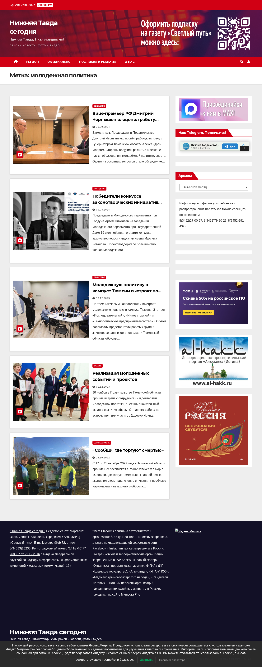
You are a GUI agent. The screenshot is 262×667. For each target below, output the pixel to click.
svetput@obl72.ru (56, 542)
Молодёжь (99, 189)
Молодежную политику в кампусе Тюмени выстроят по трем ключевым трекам (125, 291)
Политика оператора (172, 659)
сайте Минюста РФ (125, 594)
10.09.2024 (103, 127)
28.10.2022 (103, 457)
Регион (32, 62)
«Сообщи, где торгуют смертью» (128, 450)
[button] (241, 61)
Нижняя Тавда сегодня (48, 632)
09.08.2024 (103, 209)
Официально (59, 62)
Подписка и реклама (97, 62)
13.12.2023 (103, 298)
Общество (99, 106)
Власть (97, 366)
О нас (130, 62)
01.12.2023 (103, 386)
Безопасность (102, 443)
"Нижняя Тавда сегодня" (27, 531)
